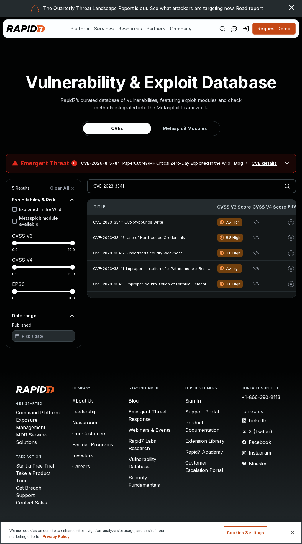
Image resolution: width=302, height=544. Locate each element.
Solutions (26, 442)
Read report (249, 8)
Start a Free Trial (35, 466)
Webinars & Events (149, 430)
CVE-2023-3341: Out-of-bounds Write (128, 222)
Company (180, 29)
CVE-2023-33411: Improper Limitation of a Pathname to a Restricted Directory (164, 268)
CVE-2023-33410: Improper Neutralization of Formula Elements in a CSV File (163, 283)
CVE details (264, 163)
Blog (134, 401)
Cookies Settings (245, 532)
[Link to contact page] (234, 28)
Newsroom (84, 423)
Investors (82, 455)
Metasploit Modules (185, 128)
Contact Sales (31, 503)
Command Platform (38, 413)
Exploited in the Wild (40, 209)
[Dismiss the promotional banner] (291, 7)
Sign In (193, 401)
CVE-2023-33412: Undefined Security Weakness (138, 252)
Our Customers (89, 433)
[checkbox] (14, 209)
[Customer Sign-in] (246, 28)
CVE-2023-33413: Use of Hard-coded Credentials (139, 237)
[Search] (222, 28)
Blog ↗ (241, 163)
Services (104, 29)
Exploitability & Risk (33, 200)
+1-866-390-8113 (261, 397)
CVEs (117, 128)
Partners (156, 29)
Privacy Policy (56, 536)
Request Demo (273, 28)
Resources (130, 29)
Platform (79, 29)
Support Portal (202, 412)
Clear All (59, 188)
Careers (81, 466)
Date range (24, 315)
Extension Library (204, 441)
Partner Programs (92, 444)
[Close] (292, 532)
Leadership (84, 412)
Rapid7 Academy (204, 452)
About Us (83, 401)
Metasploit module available (38, 221)
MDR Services (32, 435)
